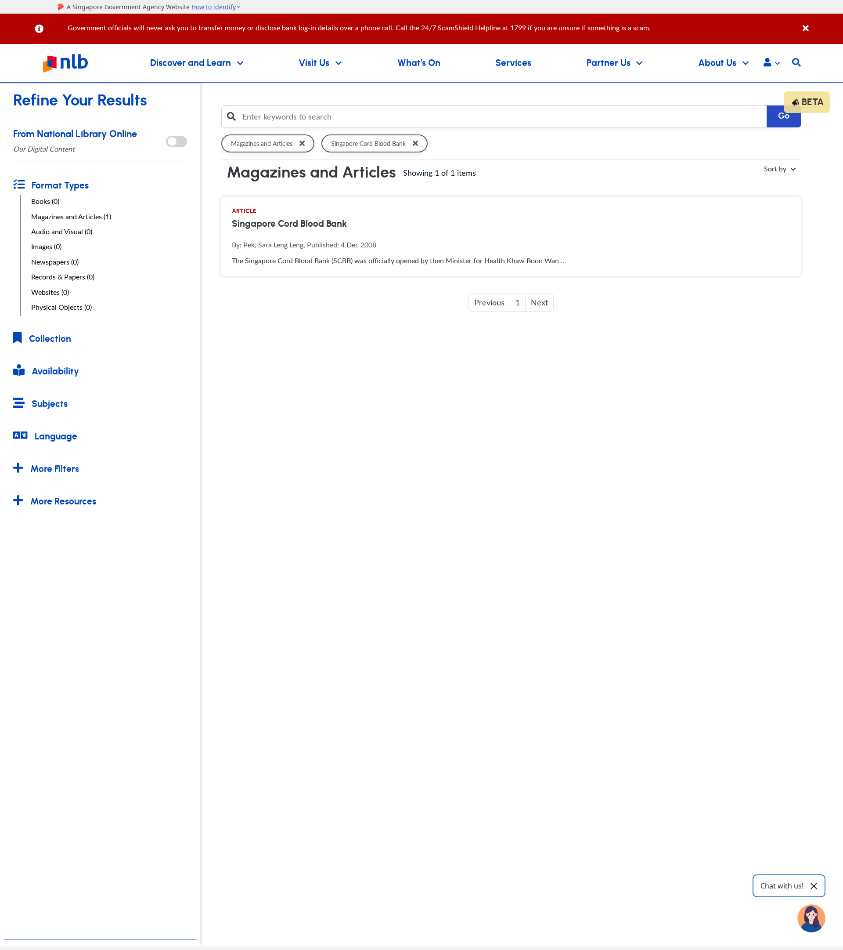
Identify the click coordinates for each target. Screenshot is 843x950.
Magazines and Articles (261, 143)
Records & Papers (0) (62, 277)
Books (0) (45, 201)
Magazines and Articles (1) (71, 216)
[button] (772, 63)
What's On (418, 63)
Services (513, 63)
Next (539, 302)
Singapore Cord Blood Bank (368, 143)
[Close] (821, 23)
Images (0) (46, 246)
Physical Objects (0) (61, 307)
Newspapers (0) (55, 262)
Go (783, 116)
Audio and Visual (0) (61, 231)
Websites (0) (50, 292)
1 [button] (517, 302)
